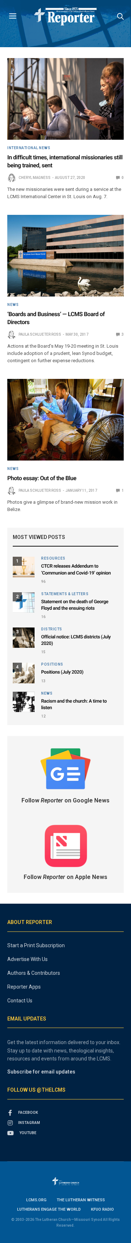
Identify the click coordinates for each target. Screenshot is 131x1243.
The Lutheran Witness (81, 1200)
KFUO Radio (102, 1209)
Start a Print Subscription (36, 945)
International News (28, 148)
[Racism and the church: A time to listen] (24, 702)
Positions (52, 664)
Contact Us (19, 1000)
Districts (51, 629)
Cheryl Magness (35, 178)
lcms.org (36, 1200)
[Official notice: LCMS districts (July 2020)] (24, 637)
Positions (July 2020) (62, 672)
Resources (53, 558)
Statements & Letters (64, 594)
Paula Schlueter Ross (40, 334)
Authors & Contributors (33, 973)
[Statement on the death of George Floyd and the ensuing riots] (24, 602)
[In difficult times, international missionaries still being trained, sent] (65, 99)
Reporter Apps (24, 987)
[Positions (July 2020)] (24, 673)
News (13, 305)
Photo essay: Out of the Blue (41, 478)
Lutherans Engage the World (49, 1209)
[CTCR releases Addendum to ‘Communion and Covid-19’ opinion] (24, 567)
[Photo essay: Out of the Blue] (65, 420)
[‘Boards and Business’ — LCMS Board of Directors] (65, 256)
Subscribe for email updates (41, 1072)
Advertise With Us (27, 959)
